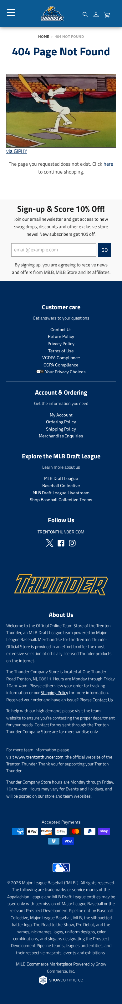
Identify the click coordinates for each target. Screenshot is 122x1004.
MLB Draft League (61, 478)
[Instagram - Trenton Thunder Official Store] (72, 543)
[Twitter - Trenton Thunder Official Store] (49, 543)
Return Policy (61, 336)
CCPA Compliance (61, 365)
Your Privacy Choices (65, 372)
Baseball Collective (61, 485)
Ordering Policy (61, 422)
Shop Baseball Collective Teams (61, 499)
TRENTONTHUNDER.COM (61, 531)
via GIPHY (16, 151)
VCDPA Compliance (61, 358)
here (108, 164)
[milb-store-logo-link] (61, 873)
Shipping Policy (61, 429)
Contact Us (61, 329)
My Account (61, 415)
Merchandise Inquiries (61, 436)
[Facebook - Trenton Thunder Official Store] (61, 543)
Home (43, 36)
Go (104, 250)
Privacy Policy (61, 343)
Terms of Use (61, 351)
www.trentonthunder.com (39, 757)
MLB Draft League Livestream (61, 493)
